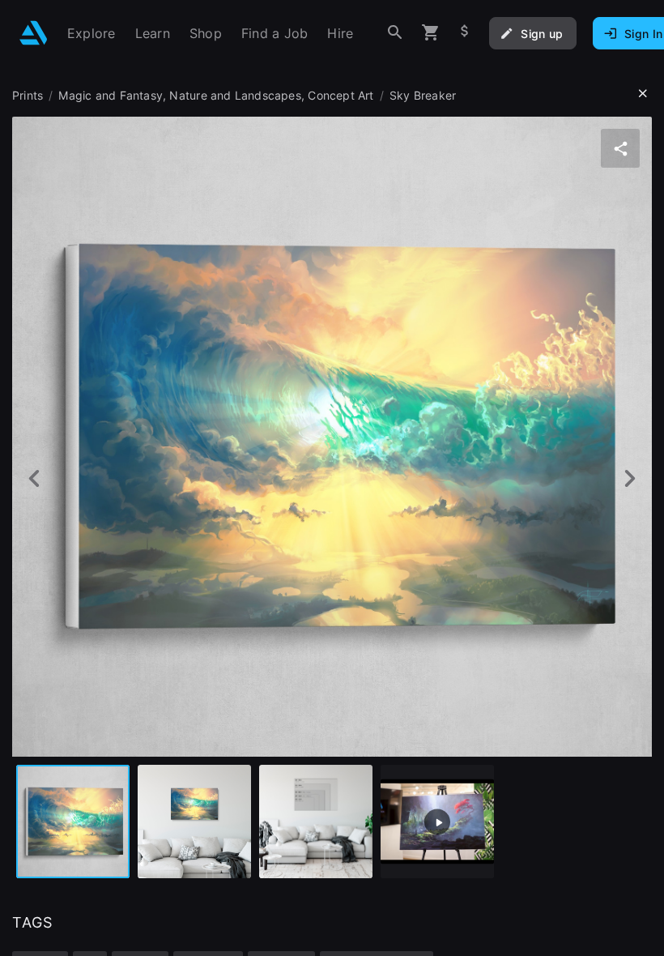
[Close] (643, 94)
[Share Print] (620, 148)
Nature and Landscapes (234, 95)
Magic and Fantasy (110, 95)
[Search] (395, 32)
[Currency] (465, 32)
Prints (27, 95)
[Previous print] (34, 478)
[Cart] (431, 32)
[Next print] (629, 478)
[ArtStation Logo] (33, 32)
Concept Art (340, 95)
